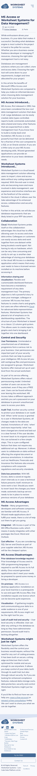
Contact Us (19, 761)
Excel (31, 306)
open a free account (19, 697)
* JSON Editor (8, 739)
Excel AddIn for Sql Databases (10, 750)
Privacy (32, 766)
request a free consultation (13, 700)
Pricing (22, 737)
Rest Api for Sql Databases (9, 746)
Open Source (24, 735)
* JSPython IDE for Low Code (11, 736)
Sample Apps (24, 731)
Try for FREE (18, 755)
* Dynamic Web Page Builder (10, 742)
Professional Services (26, 729)
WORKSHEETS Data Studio (10, 730)
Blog (21, 733)
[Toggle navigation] (32, 6)
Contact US (23, 739)
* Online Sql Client (9, 733)
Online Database (10, 29)
